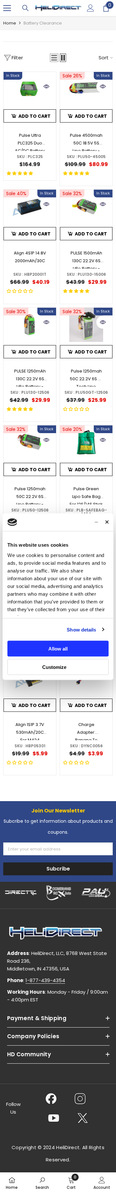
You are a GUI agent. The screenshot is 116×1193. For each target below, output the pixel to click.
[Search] (25, 8)
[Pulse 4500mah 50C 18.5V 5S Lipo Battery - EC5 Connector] (86, 89)
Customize (54, 667)
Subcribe (58, 868)
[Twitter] (83, 1118)
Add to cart (34, 116)
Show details (81, 629)
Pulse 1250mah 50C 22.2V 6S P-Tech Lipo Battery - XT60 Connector (86, 377)
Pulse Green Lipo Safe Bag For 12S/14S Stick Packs (86, 495)
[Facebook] (51, 1098)
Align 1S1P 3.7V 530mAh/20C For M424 (29, 730)
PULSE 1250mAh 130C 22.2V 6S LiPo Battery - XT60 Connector (30, 377)
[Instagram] (80, 1098)
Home (9, 23)
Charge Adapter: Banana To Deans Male (86, 730)
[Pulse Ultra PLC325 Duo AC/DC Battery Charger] (30, 89)
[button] (54, 58)
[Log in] (90, 8)
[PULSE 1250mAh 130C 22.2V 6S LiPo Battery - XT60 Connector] (30, 325)
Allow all (58, 648)
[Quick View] (46, 86)
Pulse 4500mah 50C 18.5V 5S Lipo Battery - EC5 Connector (86, 141)
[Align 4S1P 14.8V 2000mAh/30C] (30, 207)
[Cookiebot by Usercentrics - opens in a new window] (73, 522)
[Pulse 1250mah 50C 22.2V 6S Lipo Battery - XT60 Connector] (30, 442)
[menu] (7, 8)
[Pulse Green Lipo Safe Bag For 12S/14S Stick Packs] (86, 442)
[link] (42, 1183)
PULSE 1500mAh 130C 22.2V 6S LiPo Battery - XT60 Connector (86, 259)
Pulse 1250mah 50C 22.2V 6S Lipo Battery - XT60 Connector (30, 495)
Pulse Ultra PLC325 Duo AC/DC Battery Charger (30, 141)
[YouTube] (54, 1118)
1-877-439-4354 (45, 980)
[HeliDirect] (21, 892)
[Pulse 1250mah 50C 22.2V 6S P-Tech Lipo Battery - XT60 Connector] (86, 325)
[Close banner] (107, 522)
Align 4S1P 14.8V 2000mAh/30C (30, 257)
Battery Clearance (43, 23)
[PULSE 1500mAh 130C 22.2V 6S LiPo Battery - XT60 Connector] (86, 207)
